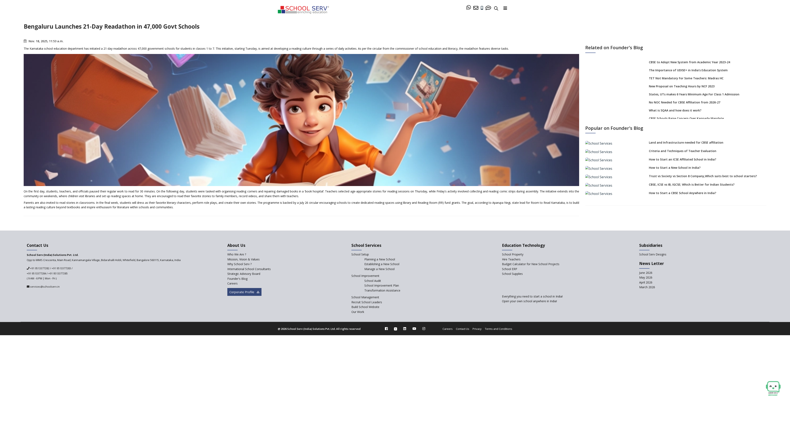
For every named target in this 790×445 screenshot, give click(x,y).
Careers (232, 283)
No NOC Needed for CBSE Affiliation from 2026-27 (684, 102)
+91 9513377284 (36, 273)
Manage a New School (379, 269)
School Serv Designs (652, 254)
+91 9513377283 (61, 268)
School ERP (509, 269)
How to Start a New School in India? (675, 168)
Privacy (477, 329)
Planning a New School (379, 259)
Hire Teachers (511, 259)
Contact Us (462, 329)
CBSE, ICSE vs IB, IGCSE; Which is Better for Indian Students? (691, 184)
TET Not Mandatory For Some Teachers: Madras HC (686, 78)
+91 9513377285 (58, 273)
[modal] (773, 388)
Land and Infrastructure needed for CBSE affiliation (686, 142)
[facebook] (386, 328)
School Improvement (365, 276)
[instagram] (423, 328)
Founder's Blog (237, 279)
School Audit (372, 281)
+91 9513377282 (39, 268)
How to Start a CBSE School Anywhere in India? (682, 193)
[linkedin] (404, 328)
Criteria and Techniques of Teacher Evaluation (682, 151)
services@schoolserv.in (44, 286)
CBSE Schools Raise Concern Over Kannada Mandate (686, 118)
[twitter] (395, 328)
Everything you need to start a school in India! (532, 296)
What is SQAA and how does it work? (675, 110)
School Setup (360, 254)
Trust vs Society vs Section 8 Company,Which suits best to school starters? (703, 176)
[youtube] (414, 328)
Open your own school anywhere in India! (529, 301)
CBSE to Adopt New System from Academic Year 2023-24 (689, 62)
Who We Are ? (236, 254)
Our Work (357, 312)
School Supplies (512, 274)
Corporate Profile (242, 292)
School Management (365, 297)
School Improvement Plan (381, 285)
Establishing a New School (381, 264)
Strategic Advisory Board (243, 274)
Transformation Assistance (382, 290)
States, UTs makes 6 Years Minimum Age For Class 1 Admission (694, 94)
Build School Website (365, 307)
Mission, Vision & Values (243, 259)
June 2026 (645, 273)
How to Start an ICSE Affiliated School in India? (682, 159)
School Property (512, 254)
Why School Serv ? (239, 264)
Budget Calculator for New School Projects (530, 264)
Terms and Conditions (498, 329)
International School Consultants (249, 269)
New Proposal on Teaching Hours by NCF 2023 (681, 86)
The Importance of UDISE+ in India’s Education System (688, 70)
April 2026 (645, 282)
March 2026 (647, 287)
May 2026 (645, 277)
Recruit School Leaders (366, 302)
